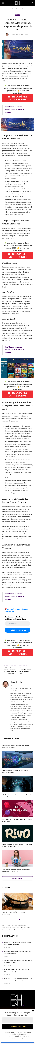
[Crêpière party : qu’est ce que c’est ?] (17, 901)
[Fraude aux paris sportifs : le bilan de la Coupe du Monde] (17, 759)
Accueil (4, 9)
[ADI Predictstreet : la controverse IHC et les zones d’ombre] (17, 784)
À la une (6, 888)
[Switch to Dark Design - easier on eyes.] (32, 3)
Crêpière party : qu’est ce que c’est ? (14, 912)
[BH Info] (17, 3)
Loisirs (9, 9)
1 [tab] (16, 919)
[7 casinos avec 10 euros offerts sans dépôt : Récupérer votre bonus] (17, 858)
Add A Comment (17, 878)
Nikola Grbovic (16, 34)
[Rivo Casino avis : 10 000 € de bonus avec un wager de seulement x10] (17, 833)
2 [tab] (17, 919)
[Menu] (3, 3)
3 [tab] (19, 919)
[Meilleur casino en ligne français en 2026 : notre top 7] (17, 808)
